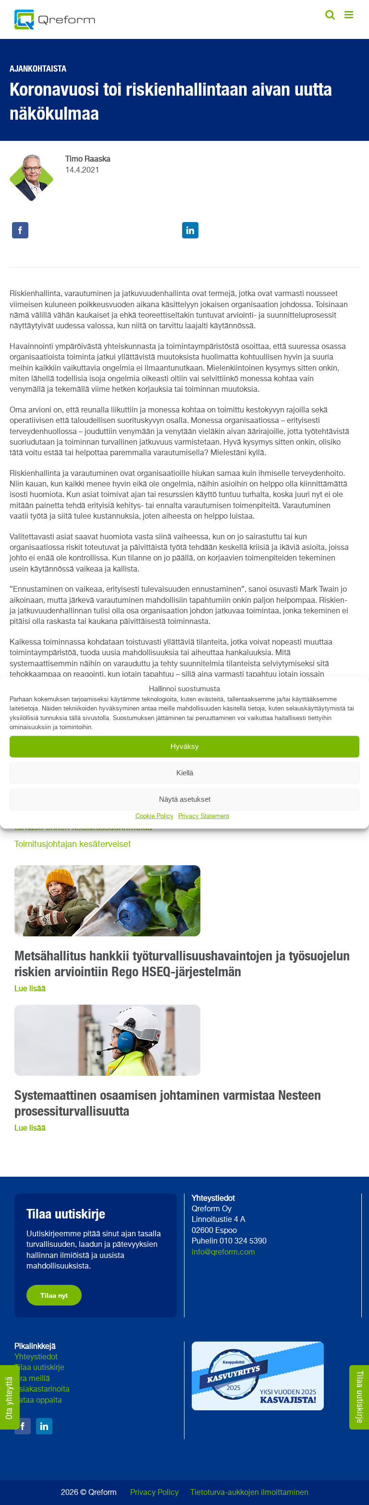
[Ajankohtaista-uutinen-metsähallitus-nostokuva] (107, 869)
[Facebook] (20, 230)
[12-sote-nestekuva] (107, 1008)
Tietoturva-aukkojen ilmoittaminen (249, 1493)
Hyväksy (185, 746)
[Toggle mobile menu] (349, 15)
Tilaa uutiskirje (39, 1368)
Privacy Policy (154, 1493)
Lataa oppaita (38, 1401)
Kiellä (184, 773)
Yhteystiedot (36, 1357)
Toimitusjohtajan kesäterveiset (72, 844)
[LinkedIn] (190, 230)
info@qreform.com (223, 1252)
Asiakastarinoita (42, 1389)
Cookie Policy (154, 816)
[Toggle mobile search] (330, 15)
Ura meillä (32, 1379)
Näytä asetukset (184, 799)
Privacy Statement (203, 816)
